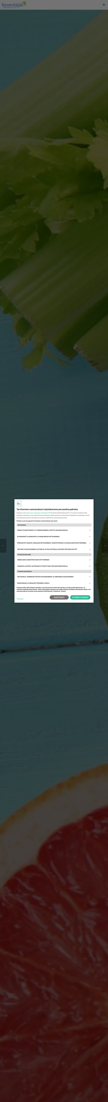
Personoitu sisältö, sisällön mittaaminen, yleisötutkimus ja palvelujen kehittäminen (51, 543)
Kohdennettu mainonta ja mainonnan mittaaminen (38, 536)
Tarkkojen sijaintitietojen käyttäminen (33, 560)
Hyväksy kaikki (80, 597)
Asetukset (59, 597)
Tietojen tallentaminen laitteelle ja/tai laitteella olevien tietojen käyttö (47, 549)
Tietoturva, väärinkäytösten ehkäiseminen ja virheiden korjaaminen (45, 577)
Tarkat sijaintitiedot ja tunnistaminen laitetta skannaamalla (42, 530)
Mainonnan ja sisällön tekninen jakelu (33, 583)
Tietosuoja (20, 599)
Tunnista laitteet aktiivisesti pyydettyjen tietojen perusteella (42, 566)
